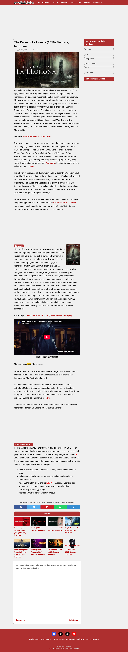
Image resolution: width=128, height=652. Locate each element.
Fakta (55, 3)
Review (64, 3)
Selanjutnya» (73, 620)
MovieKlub (68, 647)
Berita (87, 3)
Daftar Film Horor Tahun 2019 (37, 136)
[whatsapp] (60, 507)
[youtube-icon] (74, 634)
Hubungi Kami (70, 639)
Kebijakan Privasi (83, 639)
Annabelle (50, 163)
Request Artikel (46, 639)
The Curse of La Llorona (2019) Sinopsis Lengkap (48, 315)
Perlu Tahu (76, 3)
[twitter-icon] (60, 634)
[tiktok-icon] (67, 634)
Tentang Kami (59, 639)
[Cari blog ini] (113, 2)
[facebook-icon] (54, 634)
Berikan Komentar (34, 50)
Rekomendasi (43, 3)
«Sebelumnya (20, 620)
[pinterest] (47, 507)
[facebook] (20, 507)
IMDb (31, 166)
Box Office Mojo (60, 203)
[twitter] (33, 507)
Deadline (72, 203)
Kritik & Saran (34, 639)
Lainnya (96, 3)
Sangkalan (95, 639)
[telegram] (73, 507)
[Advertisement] (64, 22)
